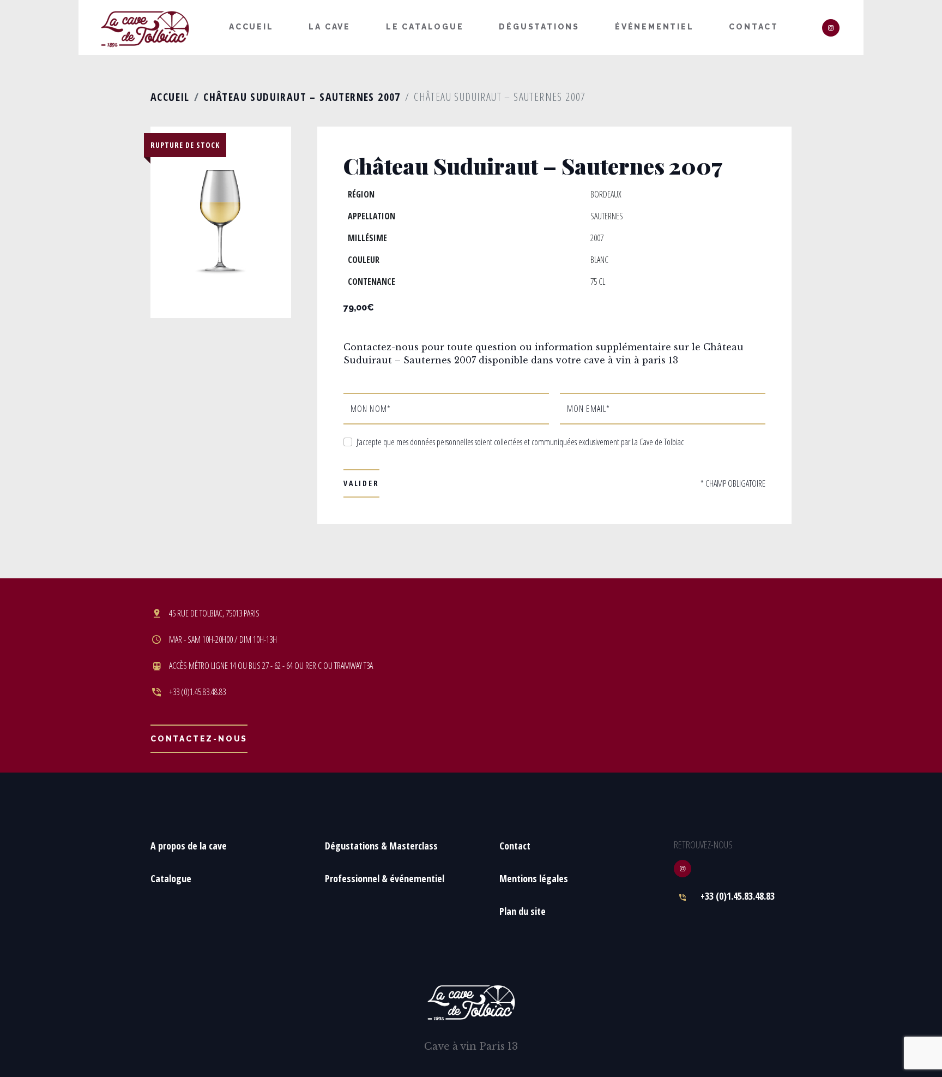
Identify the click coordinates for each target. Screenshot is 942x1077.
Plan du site (522, 911)
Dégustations (539, 26)
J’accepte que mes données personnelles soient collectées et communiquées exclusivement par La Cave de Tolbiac (520, 442)
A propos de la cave (188, 845)
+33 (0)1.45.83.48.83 (738, 895)
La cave (330, 26)
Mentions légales (533, 878)
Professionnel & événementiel (384, 878)
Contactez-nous (198, 738)
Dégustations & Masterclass (381, 845)
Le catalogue (425, 26)
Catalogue (170, 878)
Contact (753, 26)
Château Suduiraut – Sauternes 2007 (302, 96)
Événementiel (654, 26)
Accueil (251, 26)
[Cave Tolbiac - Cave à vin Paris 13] (145, 28)
